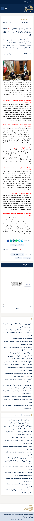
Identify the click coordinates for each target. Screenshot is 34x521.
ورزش (29, 19)
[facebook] (8, 240)
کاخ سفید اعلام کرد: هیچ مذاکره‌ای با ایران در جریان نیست (17, 397)
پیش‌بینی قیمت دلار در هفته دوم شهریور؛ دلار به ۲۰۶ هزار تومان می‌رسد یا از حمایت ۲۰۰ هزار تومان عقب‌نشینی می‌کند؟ (17, 332)
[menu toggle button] (6, 8)
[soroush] (11, 240)
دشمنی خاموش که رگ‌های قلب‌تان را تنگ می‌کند (19, 420)
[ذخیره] (7, 22)
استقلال (18, 258)
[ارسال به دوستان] (11, 22)
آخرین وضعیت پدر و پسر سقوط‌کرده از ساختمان (19, 458)
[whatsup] (16, 240)
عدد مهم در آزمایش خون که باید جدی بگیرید (20, 423)
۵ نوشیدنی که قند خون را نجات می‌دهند (21, 438)
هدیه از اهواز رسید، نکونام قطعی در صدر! (21, 353)
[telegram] (22, 240)
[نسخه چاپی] (4, 22)
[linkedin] (13, 240)
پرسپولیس (27, 258)
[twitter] (19, 240)
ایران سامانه (13, 520)
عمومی (23, 19)
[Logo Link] (28, 8)
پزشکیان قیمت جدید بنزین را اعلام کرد (22, 338)
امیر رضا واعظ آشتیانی (17, 255)
